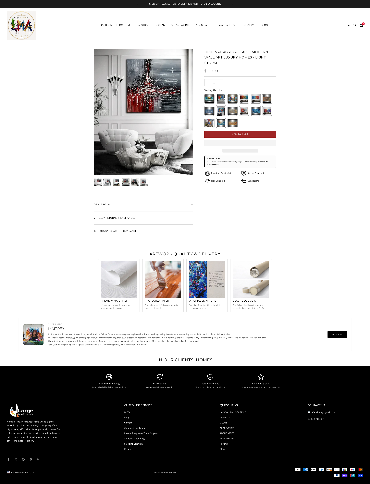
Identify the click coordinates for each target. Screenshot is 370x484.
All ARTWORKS (180, 25)
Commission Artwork (134, 428)
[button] (240, 143)
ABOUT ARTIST (204, 25)
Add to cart (240, 134)
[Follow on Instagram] (23, 459)
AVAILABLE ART (228, 25)
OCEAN (160, 25)
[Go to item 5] (135, 182)
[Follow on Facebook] (8, 459)
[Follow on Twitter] (15, 459)
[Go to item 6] (144, 182)
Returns (128, 448)
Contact (128, 422)
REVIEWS (249, 25)
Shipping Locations (133, 443)
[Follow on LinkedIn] (38, 459)
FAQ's (127, 412)
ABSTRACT (144, 25)
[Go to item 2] (107, 182)
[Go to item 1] (98, 182)
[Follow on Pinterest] (30, 459)
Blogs (265, 25)
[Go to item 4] (126, 182)
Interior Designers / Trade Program (141, 433)
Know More (337, 334)
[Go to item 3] (116, 182)
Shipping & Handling (134, 438)
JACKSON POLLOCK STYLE (116, 25)
